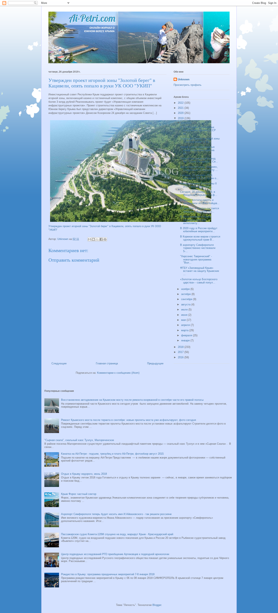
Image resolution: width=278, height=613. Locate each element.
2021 (181, 107)
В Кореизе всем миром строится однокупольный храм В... (200, 238)
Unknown (183, 79)
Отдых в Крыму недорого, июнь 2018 (84, 473)
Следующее (59, 363)
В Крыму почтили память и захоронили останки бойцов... (200, 201)
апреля (186, 325)
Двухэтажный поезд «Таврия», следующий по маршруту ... (199, 168)
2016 (181, 357)
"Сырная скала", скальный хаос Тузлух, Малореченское (79, 440)
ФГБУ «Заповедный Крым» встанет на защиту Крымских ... (199, 271)
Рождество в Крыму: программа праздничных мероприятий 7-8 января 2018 (107, 574)
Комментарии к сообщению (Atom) (118, 372)
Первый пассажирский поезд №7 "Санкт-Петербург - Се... (199, 160)
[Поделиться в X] (97, 239)
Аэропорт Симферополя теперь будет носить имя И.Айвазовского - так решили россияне (116, 514)
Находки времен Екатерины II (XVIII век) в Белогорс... (198, 185)
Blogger (156, 604)
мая (184, 319)
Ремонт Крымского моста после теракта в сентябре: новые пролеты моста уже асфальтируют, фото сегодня (128, 419)
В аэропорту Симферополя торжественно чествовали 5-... (197, 248)
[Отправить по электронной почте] (90, 239)
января (185, 340)
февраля (187, 335)
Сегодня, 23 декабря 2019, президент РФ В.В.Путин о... (199, 177)
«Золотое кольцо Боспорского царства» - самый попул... (198, 281)
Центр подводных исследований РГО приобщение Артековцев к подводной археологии (115, 554)
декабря (186, 122)
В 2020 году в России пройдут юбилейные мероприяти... (198, 230)
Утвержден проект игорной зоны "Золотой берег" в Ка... (200, 140)
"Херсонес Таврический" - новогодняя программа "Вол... (196, 259)
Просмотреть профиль (187, 84)
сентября (187, 299)
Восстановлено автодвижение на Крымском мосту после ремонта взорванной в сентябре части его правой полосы (132, 399)
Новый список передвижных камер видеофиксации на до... (197, 150)
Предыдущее (155, 363)
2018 (181, 346)
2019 (181, 118)
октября (186, 294)
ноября (185, 289)
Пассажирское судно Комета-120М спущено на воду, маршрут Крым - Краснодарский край (117, 534)
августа (186, 304)
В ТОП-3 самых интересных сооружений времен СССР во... (198, 130)
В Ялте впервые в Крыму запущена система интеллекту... (195, 219)
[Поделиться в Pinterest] (105, 239)
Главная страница (107, 363)
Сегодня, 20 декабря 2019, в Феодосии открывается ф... (198, 193)
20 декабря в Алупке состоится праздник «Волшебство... (199, 210)
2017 (181, 352)
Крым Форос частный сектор (78, 493)
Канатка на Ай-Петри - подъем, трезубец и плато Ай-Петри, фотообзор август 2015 (112, 453)
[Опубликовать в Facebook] (101, 239)
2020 (181, 112)
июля (184, 309)
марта (185, 330)
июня (184, 314)
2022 (181, 102)
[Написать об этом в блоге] (93, 239)
